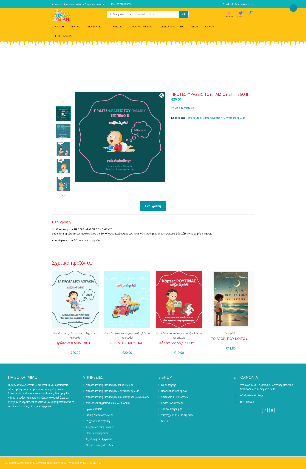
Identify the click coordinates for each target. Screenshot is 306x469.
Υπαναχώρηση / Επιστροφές (177, 415)
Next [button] (63, 195)
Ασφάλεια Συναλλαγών (174, 397)
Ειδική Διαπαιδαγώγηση (100, 415)
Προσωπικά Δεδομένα (174, 391)
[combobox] (120, 14)
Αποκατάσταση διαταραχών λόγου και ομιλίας (112, 391)
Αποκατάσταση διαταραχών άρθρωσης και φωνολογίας (117, 397)
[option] (63, 113)
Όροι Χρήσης (168, 385)
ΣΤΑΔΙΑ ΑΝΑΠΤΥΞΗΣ (172, 26)
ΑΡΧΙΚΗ (59, 26)
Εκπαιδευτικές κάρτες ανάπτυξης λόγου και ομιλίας (215, 117)
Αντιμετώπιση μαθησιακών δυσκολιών (108, 403)
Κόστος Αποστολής (172, 403)
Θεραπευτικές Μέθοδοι (99, 445)
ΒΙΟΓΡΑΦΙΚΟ (95, 26)
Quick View (75, 347)
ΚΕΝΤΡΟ (75, 26)
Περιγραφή (153, 206)
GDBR (164, 421)
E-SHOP (209, 26)
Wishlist (240, 16)
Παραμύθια (230, 333)
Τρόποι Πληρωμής (171, 409)
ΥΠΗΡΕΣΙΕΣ (116, 26)
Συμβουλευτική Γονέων (100, 427)
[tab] (153, 206)
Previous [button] (63, 101)
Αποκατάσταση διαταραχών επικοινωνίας (109, 385)
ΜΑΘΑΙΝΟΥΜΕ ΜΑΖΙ (141, 26)
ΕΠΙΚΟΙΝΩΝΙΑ (63, 36)
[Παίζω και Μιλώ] (61, 15)
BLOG (194, 26)
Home (86, 67)
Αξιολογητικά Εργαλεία (99, 439)
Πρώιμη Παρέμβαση (97, 433)
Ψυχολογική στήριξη (98, 421)
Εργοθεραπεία (94, 409)
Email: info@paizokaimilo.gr (238, 4)
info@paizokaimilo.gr (252, 395)
